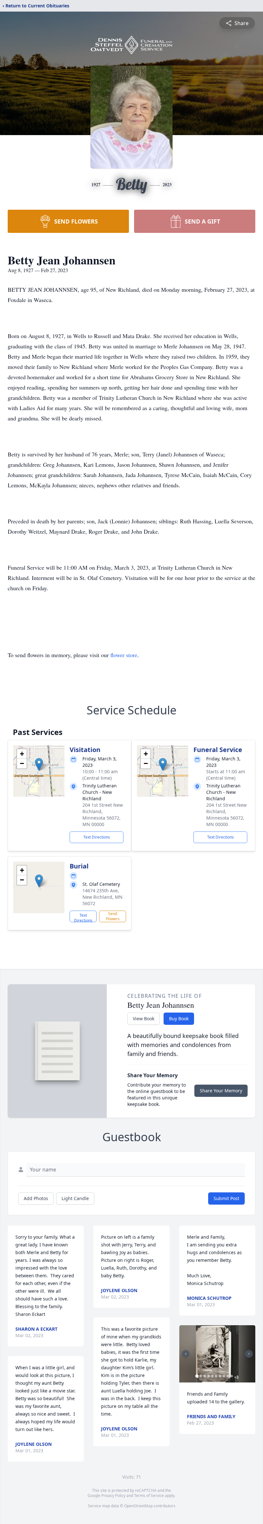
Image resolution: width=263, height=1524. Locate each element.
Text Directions (96, 837)
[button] (39, 764)
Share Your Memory (221, 1091)
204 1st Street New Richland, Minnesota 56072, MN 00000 (102, 814)
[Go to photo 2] (200, 1376)
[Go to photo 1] (197, 1376)
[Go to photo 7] (220, 1376)
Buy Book (179, 1018)
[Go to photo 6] (216, 1376)
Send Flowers (113, 916)
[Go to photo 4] (208, 1376)
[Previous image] (186, 1354)
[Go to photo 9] (227, 1376)
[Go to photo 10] (231, 1376)
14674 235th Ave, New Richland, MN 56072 (102, 896)
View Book (143, 1018)
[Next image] (249, 1354)
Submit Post (226, 1198)
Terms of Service (149, 1495)
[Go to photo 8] (224, 1376)
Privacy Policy (113, 1495)
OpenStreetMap (138, 1506)
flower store (123, 655)
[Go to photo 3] (204, 1376)
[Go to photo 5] (212, 1376)
